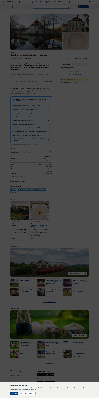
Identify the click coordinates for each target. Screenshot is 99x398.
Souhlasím (14, 393)
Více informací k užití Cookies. (29, 389)
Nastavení (31, 393)
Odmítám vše (23, 393)
